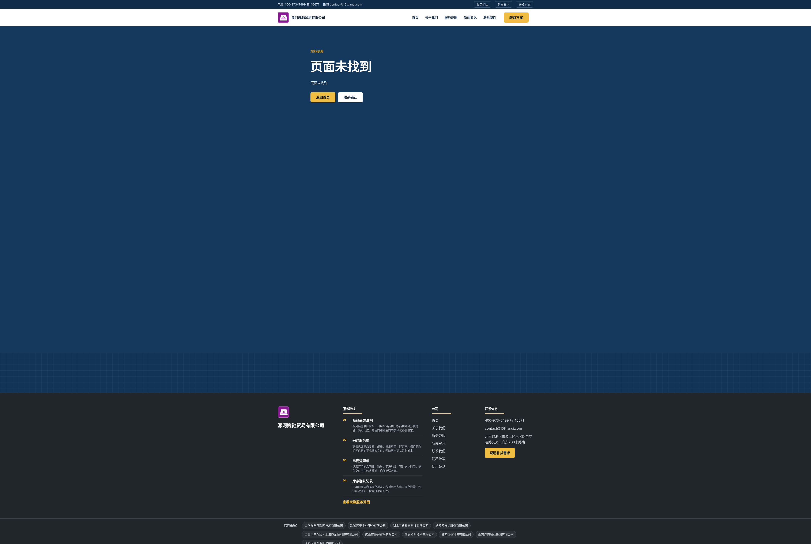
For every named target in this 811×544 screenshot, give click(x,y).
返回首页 (323, 97)
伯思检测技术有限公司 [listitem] (419, 534)
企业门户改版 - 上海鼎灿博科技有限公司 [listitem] (331, 534)
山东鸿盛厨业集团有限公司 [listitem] (496, 534)
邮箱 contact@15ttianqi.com (342, 4)
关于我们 (431, 17)
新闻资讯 (470, 17)
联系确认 (350, 97)
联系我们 (489, 17)
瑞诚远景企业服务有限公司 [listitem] (368, 525)
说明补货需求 (500, 453)
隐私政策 (438, 459)
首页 (415, 17)
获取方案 (516, 17)
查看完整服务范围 (356, 502)
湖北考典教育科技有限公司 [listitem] (410, 525)
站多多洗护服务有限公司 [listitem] (451, 525)
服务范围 (451, 17)
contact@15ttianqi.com (503, 428)
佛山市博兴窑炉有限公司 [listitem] (381, 534)
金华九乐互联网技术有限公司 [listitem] (324, 525)
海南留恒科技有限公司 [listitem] (456, 534)
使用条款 (438, 466)
